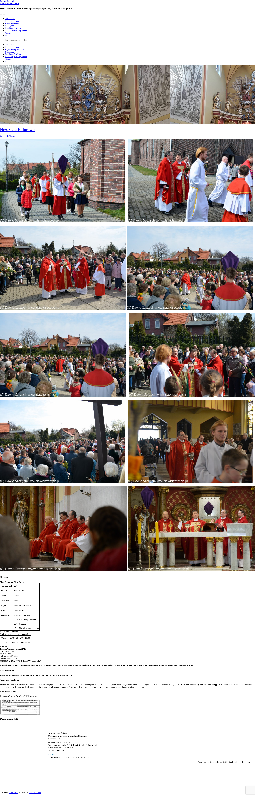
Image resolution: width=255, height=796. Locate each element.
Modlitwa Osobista (13, 28)
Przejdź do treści (7, 1)
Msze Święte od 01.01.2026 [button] (12, 582)
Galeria (8, 33)
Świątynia (9, 26)
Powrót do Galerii (7, 136)
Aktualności (10, 18)
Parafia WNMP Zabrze (9, 3)
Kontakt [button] (3, 646)
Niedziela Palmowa (17, 129)
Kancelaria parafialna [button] (9, 632)
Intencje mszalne (12, 21)
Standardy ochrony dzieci (16, 30)
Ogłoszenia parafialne (14, 23)
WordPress (13, 792)
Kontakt (8, 35)
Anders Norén (35, 792)
